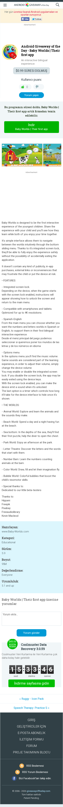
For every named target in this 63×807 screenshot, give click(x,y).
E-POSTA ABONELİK (32, 733)
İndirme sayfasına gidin (31, 683)
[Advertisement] (31, 34)
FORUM (31, 746)
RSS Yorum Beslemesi (35, 772)
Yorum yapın (31, 95)
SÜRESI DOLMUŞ (31, 70)
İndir (31, 127)
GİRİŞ (31, 720)
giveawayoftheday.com (38, 791)
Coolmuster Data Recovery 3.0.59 (34, 646)
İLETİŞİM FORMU (31, 739)
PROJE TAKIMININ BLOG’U (31, 752)
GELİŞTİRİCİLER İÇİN (31, 726)
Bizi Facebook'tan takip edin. (35, 778)
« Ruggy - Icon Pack (31, 698)
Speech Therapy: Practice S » (31, 708)
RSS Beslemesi (35, 765)
